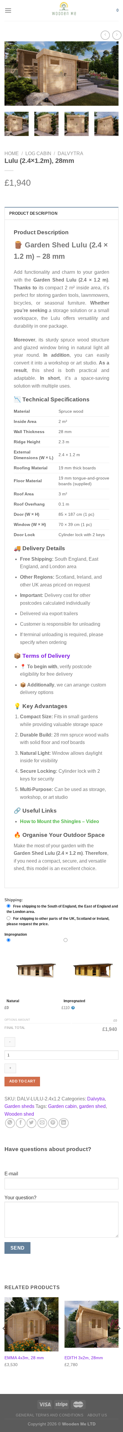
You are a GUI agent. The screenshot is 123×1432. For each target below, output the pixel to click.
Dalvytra (70, 153)
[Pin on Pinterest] (53, 1123)
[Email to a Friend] (42, 1123)
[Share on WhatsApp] (10, 1123)
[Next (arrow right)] (107, 716)
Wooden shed (19, 1114)
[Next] (108, 73)
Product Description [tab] (33, 213)
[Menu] (8, 10)
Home (11, 153)
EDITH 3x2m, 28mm (83, 1358)
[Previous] (14, 73)
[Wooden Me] (64, 10)
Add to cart (22, 1081)
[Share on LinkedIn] (64, 1123)
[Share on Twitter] (31, 1123)
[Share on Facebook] (21, 1123)
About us (97, 1415)
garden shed (92, 1106)
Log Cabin (38, 153)
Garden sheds (19, 1106)
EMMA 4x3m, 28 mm (24, 1358)
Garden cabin (62, 1106)
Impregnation (15, 934)
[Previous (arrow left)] (10, 716)
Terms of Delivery (46, 656)
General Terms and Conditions (49, 1415)
